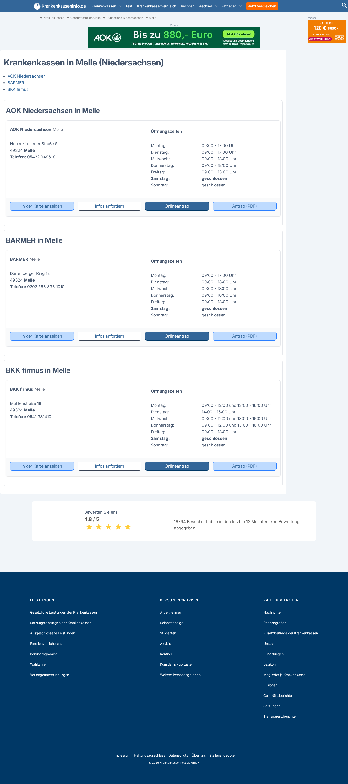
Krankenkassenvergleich (156, 6)
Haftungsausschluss (149, 755)
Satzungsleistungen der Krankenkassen (60, 623)
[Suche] (344, 6)
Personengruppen (179, 600)
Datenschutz (178, 755)
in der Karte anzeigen (42, 206)
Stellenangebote (222, 755)
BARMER (16, 82)
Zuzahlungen (273, 654)
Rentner (166, 654)
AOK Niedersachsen (27, 76)
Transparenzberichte (279, 716)
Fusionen (270, 685)
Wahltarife (38, 664)
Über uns (199, 755)
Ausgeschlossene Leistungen (52, 633)
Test (128, 6)
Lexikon (269, 664)
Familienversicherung (46, 643)
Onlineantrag (177, 206)
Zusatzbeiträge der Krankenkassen (290, 633)
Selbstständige (171, 623)
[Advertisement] (327, 120)
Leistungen (42, 600)
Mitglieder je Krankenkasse (284, 675)
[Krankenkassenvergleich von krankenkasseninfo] (59, 6)
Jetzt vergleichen (262, 6)
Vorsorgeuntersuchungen (49, 675)
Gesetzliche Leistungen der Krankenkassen (63, 612)
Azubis (165, 643)
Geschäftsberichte (277, 695)
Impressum (121, 755)
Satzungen (271, 706)
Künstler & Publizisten (176, 664)
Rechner (187, 6)
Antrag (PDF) (244, 206)
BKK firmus (18, 89)
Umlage (269, 643)
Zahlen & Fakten (281, 600)
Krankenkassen (104, 6)
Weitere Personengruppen (180, 675)
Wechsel (205, 6)
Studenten (168, 633)
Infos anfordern (109, 206)
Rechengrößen (274, 623)
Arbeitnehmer (170, 612)
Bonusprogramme (44, 654)
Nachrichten (272, 612)
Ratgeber (228, 6)
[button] (121, 6)
